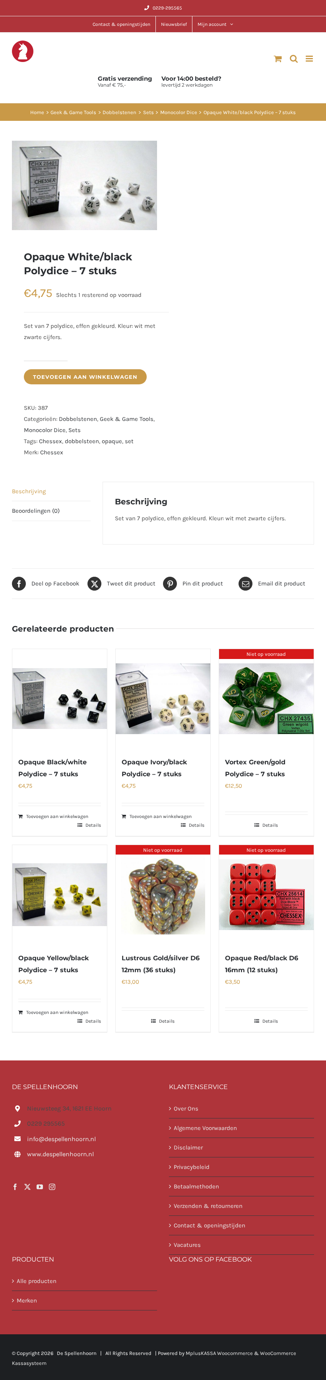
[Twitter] (27, 1187)
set (129, 441)
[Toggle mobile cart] (278, 58)
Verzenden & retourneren (208, 1205)
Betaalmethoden (196, 1186)
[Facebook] (15, 1187)
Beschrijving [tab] (29, 491)
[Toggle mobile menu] (310, 58)
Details (93, 825)
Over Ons (186, 1108)
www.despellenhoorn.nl (60, 1154)
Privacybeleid (192, 1167)
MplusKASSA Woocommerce (219, 1353)
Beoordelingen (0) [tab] (36, 510)
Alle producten (36, 1281)
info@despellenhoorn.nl (61, 1138)
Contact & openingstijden (209, 1225)
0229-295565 (167, 8)
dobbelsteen (82, 441)
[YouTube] (40, 1187)
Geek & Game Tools (126, 419)
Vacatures (187, 1244)
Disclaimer (188, 1147)
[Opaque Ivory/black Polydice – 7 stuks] (163, 698)
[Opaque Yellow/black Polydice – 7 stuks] (59, 894)
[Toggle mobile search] (294, 58)
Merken (27, 1300)
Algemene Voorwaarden (205, 1128)
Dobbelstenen (78, 419)
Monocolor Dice (45, 430)
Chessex (50, 441)
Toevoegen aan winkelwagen (85, 377)
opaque (112, 441)
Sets (74, 430)
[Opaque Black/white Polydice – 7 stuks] (59, 698)
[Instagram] (52, 1187)
